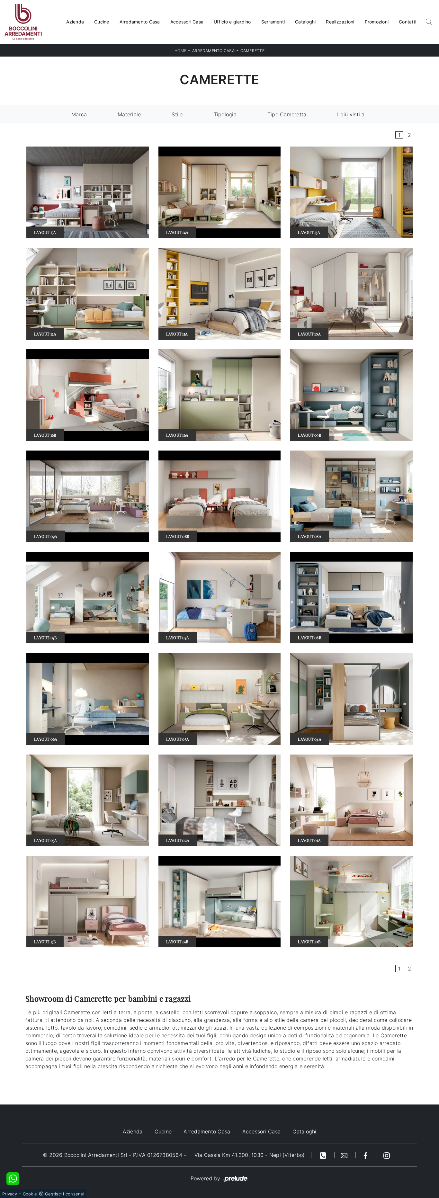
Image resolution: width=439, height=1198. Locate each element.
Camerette (252, 50)
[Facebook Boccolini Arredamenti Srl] (366, 1155)
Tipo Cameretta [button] (287, 114)
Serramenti (273, 22)
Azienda (75, 22)
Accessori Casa (187, 22)
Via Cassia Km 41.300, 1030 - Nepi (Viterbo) (249, 1155)
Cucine (101, 22)
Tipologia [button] (225, 114)
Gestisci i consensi (64, 1193)
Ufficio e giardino (232, 22)
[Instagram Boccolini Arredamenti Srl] (386, 1155)
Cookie (30, 1193)
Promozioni (377, 22)
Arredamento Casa (140, 22)
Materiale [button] (129, 114)
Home (180, 50)
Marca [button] (79, 114)
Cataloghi (305, 22)
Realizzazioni (340, 22)
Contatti (407, 22)
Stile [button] (177, 114)
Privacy (9, 1193)
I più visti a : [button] (352, 114)
